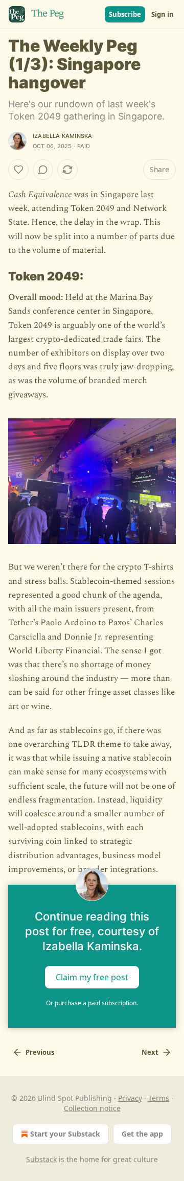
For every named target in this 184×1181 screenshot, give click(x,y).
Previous (40, 1052)
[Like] (18, 169)
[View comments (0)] (43, 169)
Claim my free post (92, 976)
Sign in (162, 14)
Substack (41, 1159)
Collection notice (92, 1108)
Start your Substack (65, 1134)
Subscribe (125, 14)
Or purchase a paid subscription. (92, 1003)
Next (150, 1052)
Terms (158, 1098)
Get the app (142, 1134)
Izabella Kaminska (62, 135)
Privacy (130, 1098)
